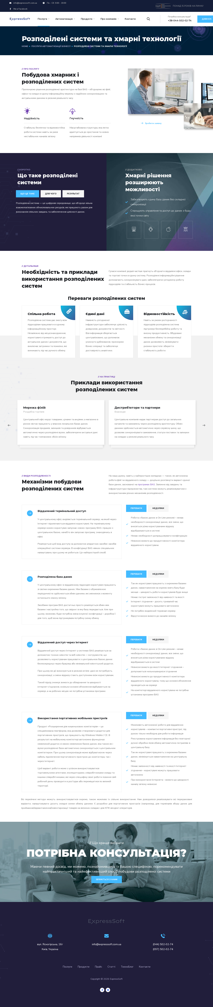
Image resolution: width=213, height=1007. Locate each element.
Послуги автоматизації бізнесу (51, 46)
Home (25, 46)
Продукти (83, 966)
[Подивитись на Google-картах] (108, 990)
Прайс (98, 966)
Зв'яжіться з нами (106, 879)
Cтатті (111, 966)
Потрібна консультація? (179, 16)
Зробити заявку (153, 123)
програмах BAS (146, 484)
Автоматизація (64, 19)
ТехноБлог (127, 966)
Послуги (42, 19)
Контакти (130, 19)
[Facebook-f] (102, 990)
